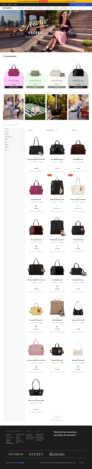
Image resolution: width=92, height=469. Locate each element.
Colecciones (10, 124)
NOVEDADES (21, 8)
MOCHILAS (48, 8)
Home (4, 124)
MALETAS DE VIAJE (39, 8)
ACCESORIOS (64, 8)
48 (56, 130)
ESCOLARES (29, 8)
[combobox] (81, 462)
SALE (70, 8)
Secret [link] (16, 124)
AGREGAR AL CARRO (13, 87)
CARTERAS (56, 8)
